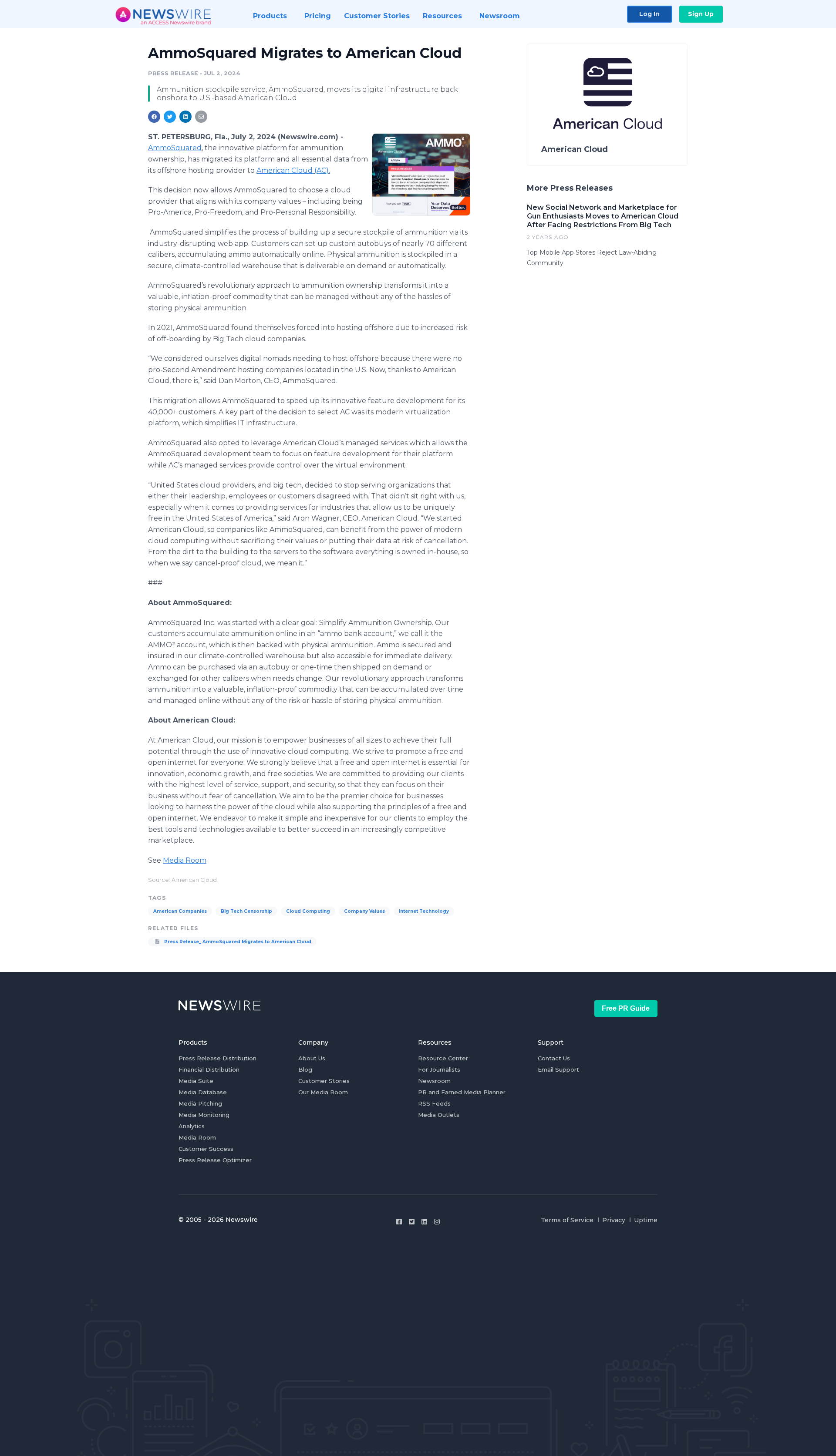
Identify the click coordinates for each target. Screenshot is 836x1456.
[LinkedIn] (424, 1221)
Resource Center (443, 1058)
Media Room (184, 860)
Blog (305, 1069)
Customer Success (206, 1148)
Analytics (192, 1126)
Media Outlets (438, 1114)
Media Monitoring (204, 1114)
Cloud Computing (308, 911)
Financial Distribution (209, 1069)
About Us (311, 1058)
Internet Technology (424, 911)
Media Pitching (200, 1103)
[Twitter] (412, 1221)
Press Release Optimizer (215, 1160)
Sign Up (701, 14)
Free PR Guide (626, 1008)
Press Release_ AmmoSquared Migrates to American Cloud (237, 942)
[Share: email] (201, 116)
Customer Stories (324, 1080)
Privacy (613, 1220)
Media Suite (196, 1080)
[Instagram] (437, 1221)
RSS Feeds (434, 1103)
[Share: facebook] (154, 116)
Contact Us (554, 1058)
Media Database (203, 1092)
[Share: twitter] (169, 116)
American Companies (180, 911)
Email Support (558, 1069)
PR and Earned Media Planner (462, 1092)
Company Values (364, 911)
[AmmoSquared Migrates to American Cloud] (421, 174)
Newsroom (434, 1080)
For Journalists (439, 1069)
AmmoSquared (175, 148)
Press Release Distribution (217, 1058)
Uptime (645, 1220)
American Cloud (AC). (293, 170)
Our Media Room (323, 1092)
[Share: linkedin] (185, 116)
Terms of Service (567, 1220)
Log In (649, 14)
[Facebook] (399, 1221)
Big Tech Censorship (246, 911)
